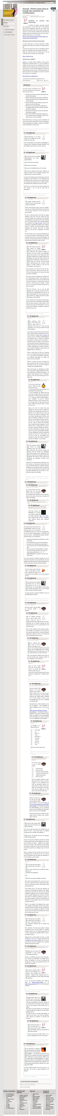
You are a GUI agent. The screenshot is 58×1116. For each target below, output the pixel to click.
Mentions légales (49, 1095)
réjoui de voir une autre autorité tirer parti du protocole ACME (39, 804)
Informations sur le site (50, 1099)
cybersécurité (21, 1109)
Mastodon (30, 507)
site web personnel (41, 486)
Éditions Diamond (36, 1097)
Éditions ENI (35, 1100)
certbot (36, 16)
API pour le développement (51, 1106)
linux (20, 1108)
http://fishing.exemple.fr (30, 984)
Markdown (41, 80)
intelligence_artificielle (23, 1095)
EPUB (47, 80)
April (33, 1095)
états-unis (21, 1106)
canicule (21, 1101)
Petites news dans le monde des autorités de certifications (35, 11)
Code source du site (49, 1108)
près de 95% (38, 223)
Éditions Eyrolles (36, 1099)
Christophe (31, 566)
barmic (28, 15)
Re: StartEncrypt (30, 132)
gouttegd (30, 198)
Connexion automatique (9, 29)
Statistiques (48, 1105)
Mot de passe (6, 26)
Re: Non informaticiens (10, 1095)
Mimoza (29, 820)
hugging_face (21, 1099)
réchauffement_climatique (24, 1100)
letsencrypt (32, 16)
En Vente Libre (35, 1101)
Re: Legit (7, 1100)
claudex (29, 153)
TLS (47, 515)
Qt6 (7, 1097)
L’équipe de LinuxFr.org (50, 1097)
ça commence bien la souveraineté (12, 1099)
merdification (21, 1097)
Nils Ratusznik (35, 506)
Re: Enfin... (8, 1105)
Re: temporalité (9, 1096)
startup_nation (22, 1105)
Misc (30, 860)
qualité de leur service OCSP (34, 940)
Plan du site (48, 1109)
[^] (24, 132)
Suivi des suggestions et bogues (51, 1101)
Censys (45, 335)
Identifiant (5, 22)
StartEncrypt (27, 85)
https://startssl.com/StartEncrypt (30, 76)
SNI (40, 515)
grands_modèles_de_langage (24, 1096)
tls (40, 16)
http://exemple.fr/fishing (37, 982)
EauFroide (30, 134)
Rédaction (31, 2)
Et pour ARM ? (9, 1101)
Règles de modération (50, 1104)
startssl (43, 16)
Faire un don (48, 1096)
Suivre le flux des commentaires (30, 1081)
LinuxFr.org (10, 10)
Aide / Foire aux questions (50, 1100)
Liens (20, 2)
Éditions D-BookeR (36, 1096)
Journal (26, 9)
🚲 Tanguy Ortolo (33, 486)
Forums (25, 2)
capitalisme (21, 1104)
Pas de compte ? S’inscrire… (9, 34)
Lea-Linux (34, 1105)
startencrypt (25, 17)
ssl (39, 16)
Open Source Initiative (37, 1106)
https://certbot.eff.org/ (28, 56)
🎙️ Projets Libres (39, 2)
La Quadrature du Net (37, 1104)
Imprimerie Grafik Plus (37, 1108)
